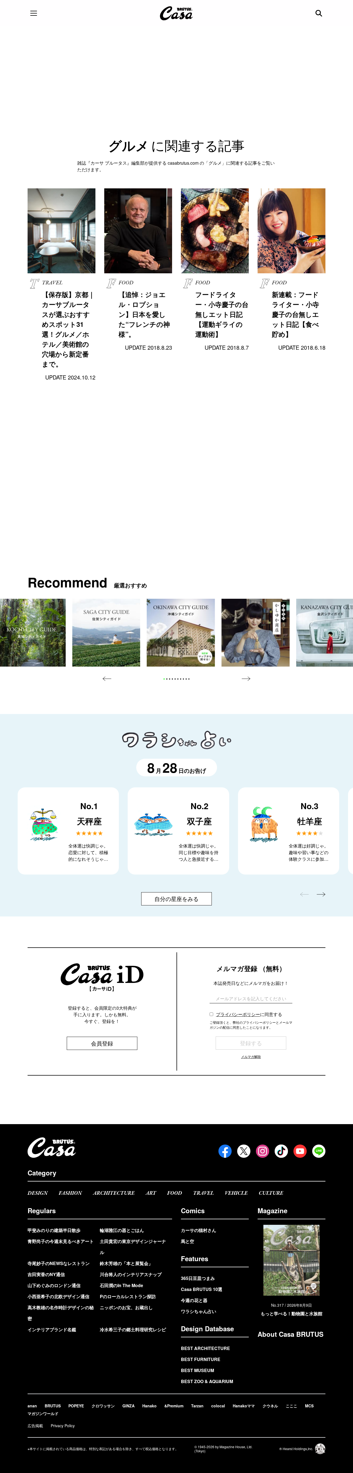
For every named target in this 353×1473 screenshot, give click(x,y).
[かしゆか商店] (255, 633)
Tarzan (197, 1405)
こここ (291, 1405)
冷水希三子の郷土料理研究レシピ (133, 1329)
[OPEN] (34, 13)
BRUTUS (53, 1405)
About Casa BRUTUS (290, 1334)
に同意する (249, 1014)
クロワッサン (103, 1405)
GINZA (128, 1405)
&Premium (173, 1405)
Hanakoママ (244, 1405)
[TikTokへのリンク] (281, 1151)
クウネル (270, 1405)
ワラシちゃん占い (198, 1311)
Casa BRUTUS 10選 (201, 1289)
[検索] (319, 13)
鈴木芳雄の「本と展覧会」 (126, 1263)
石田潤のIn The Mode (121, 1285)
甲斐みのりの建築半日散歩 (54, 1230)
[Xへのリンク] (243, 1151)
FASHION (70, 1193)
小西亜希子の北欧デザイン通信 (58, 1296)
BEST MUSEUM (197, 1370)
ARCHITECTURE (114, 1193)
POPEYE (76, 1405)
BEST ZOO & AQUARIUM (207, 1381)
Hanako (149, 1405)
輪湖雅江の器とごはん (122, 1230)
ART (151, 1193)
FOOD (174, 1193)
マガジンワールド (43, 1413)
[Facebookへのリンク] (225, 1151)
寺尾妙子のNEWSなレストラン (59, 1263)
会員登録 (102, 1043)
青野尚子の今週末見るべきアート (61, 1241)
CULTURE (271, 1193)
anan (32, 1405)
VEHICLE (236, 1193)
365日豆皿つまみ (198, 1278)
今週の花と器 (194, 1300)
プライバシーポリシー (238, 1014)
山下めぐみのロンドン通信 (54, 1285)
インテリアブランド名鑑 (52, 1329)
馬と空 (187, 1241)
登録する (251, 1043)
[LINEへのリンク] (318, 1151)
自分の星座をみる (176, 899)
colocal (218, 1405)
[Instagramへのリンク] (262, 1151)
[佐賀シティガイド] (106, 633)
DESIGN (38, 1193)
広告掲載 (35, 1425)
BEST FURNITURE (200, 1359)
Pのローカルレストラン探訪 (128, 1296)
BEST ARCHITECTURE (205, 1348)
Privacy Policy (63, 1425)
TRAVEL (203, 1193)
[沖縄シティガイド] (181, 633)
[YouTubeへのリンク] (300, 1151)
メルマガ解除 (251, 1056)
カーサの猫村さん (198, 1230)
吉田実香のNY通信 (46, 1274)
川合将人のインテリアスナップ (131, 1274)
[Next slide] (246, 678)
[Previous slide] (107, 678)
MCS (309, 1405)
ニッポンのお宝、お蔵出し (126, 1307)
